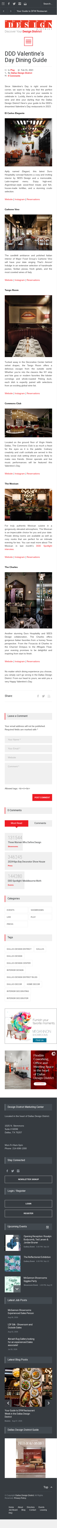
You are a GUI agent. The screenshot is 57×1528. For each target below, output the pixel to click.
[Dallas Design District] (28, 29)
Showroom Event (31, 1285)
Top (45, 1487)
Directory (31, 1507)
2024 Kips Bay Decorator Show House (26, 861)
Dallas (40, 949)
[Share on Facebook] (38, 696)
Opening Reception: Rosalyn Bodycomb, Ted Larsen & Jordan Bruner (37, 1239)
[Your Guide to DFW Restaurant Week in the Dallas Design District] (31, 1387)
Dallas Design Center (19, 963)
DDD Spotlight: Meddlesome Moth (24, 881)
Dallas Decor (14, 984)
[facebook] (8, 3)
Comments (40, 823)
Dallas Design (14, 956)
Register (28, 1213)
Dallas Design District (21, 73)
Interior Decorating (18, 991)
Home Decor (33, 984)
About (20, 1507)
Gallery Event (29, 1247)
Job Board (13, 1510)
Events (11, 885)
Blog (23, 1510)
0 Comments (14, 76)
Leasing (43, 1510)
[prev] (17, 1238)
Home (11, 1507)
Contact (32, 1510)
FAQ (10, 1513)
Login (28, 1204)
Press (10, 866)
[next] (11, 11)
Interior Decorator (17, 998)
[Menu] (28, 41)
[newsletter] (25, 3)
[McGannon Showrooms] (28, 1026)
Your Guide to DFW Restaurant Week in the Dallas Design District (20, 1413)
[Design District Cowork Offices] (28, 1070)
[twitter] (14, 3)
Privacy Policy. (20, 1498)
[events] (3, 3)
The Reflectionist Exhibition (37, 1257)
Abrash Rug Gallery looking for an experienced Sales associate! (21, 1342)
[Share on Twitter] (43, 696)
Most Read (16, 823)
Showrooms (13, 846)
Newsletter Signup (28, 1179)
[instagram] (19, 3)
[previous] (3, 11)
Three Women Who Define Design (24, 842)
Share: (9, 695)
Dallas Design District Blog (22, 977)
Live (9, 917)
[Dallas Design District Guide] (31, 1477)
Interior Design (15, 970)
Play (12, 70)
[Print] (49, 696)
